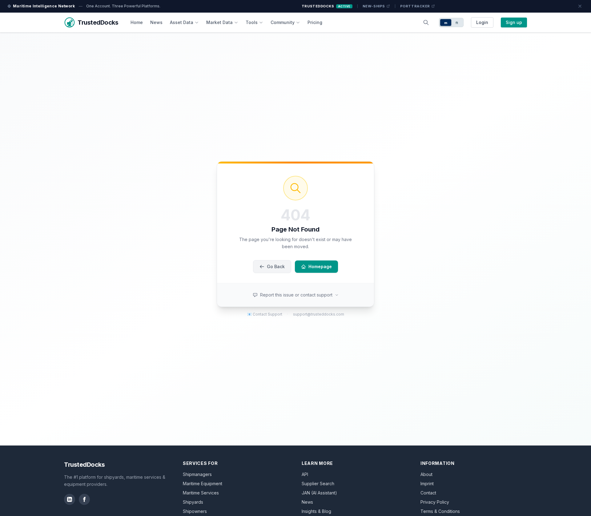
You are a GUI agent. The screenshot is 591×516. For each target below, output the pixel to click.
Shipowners (195, 511)
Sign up (514, 22)
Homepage (320, 266)
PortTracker (415, 6)
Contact (428, 492)
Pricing (315, 22)
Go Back (276, 266)
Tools (252, 22)
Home (137, 22)
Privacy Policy (434, 502)
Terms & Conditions (440, 511)
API (305, 474)
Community (283, 22)
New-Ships (374, 6)
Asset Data (181, 22)
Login (482, 22)
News (156, 22)
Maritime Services (201, 492)
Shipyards (193, 502)
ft (457, 23)
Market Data (219, 22)
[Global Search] (426, 22)
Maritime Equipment (202, 483)
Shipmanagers (197, 474)
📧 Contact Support (264, 314)
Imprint (427, 483)
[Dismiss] (580, 6)
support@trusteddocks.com (318, 314)
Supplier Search (318, 483)
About (426, 474)
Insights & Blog (316, 511)
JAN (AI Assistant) (319, 492)
